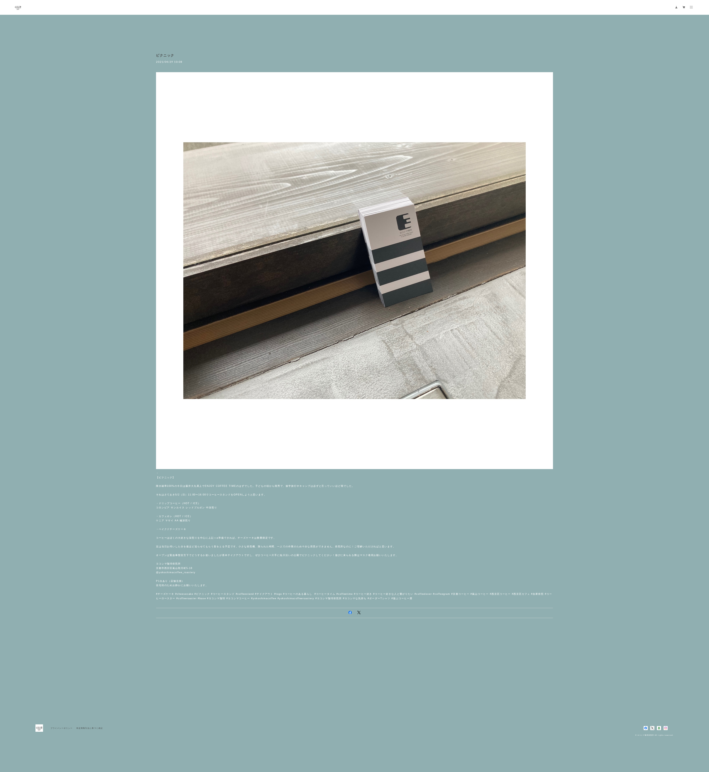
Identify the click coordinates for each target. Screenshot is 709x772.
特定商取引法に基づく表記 (89, 728)
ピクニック (165, 55)
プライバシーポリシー (62, 728)
